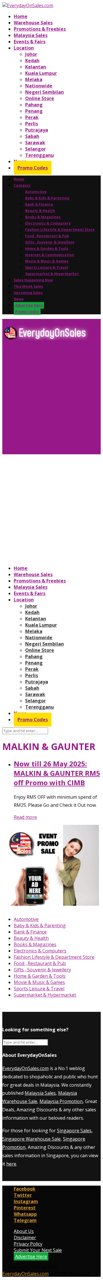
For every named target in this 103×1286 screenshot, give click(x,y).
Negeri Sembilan (44, 92)
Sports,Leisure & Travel (46, 267)
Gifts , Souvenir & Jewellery (49, 242)
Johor (31, 54)
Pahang (34, 105)
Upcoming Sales (28, 292)
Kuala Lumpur (41, 73)
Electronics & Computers (48, 223)
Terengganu (39, 155)
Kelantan (35, 67)
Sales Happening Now (33, 280)
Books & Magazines (43, 217)
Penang (34, 111)
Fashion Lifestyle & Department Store (60, 229)
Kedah (32, 60)
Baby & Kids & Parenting (47, 198)
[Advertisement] (51, 399)
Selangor (35, 149)
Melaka (33, 79)
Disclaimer (25, 1237)
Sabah (32, 136)
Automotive (36, 191)
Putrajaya (36, 130)
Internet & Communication (49, 254)
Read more (25, 817)
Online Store (39, 98)
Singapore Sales (74, 1130)
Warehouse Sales (33, 23)
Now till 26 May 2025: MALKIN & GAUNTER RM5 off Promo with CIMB (57, 773)
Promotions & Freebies (40, 29)
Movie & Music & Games (46, 261)
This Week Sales (28, 286)
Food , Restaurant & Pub (47, 235)
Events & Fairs (29, 41)
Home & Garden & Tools (46, 248)
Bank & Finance (39, 204)
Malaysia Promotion (61, 1101)
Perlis (31, 123)
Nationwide (38, 86)
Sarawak (35, 142)
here (11, 1164)
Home (20, 16)
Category (22, 185)
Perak (32, 117)
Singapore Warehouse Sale (31, 1139)
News (19, 299)
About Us (24, 1231)
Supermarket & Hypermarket (52, 273)
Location (24, 48)
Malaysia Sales (30, 35)
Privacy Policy (28, 1244)
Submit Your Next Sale (38, 1250)
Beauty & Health (40, 210)
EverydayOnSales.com (25, 1068)
